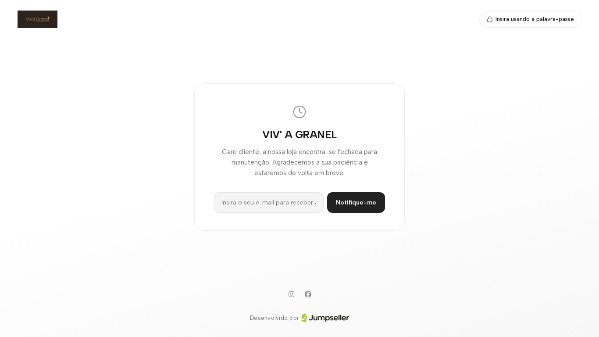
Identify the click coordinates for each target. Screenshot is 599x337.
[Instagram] (291, 294)
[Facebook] (308, 294)
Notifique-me (356, 202)
